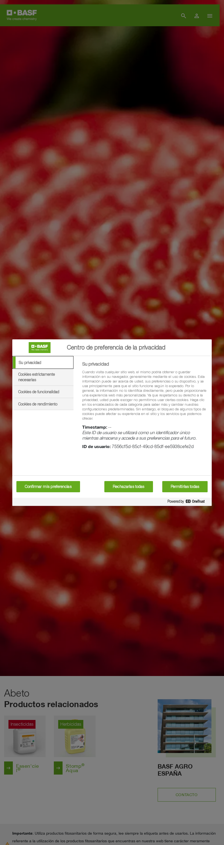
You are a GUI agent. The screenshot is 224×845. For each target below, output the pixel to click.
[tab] (43, 363)
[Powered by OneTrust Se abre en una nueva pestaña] (188, 501)
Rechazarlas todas (128, 486)
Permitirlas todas (185, 486)
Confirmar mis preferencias (48, 486)
